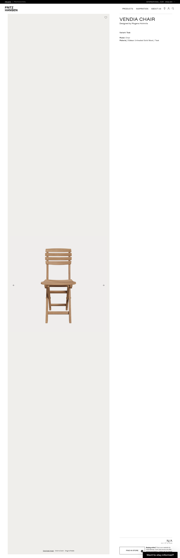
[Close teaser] (142, 551)
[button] (160, 555)
